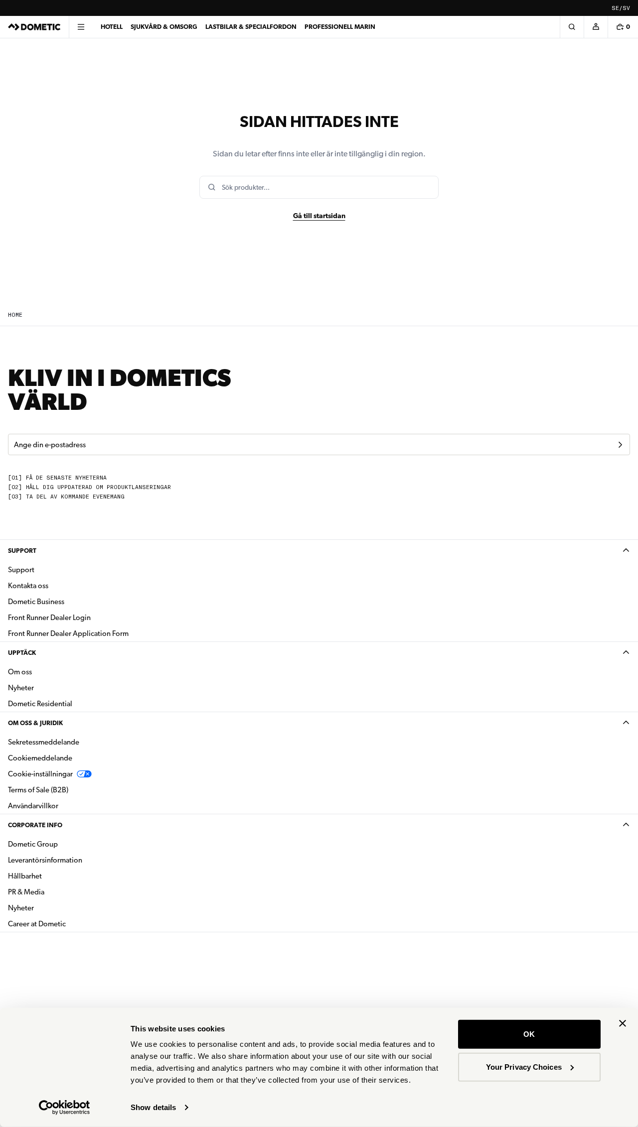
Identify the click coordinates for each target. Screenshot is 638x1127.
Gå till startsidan (319, 216)
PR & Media (57, 891)
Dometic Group (64, 844)
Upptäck (22, 652)
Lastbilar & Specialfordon (251, 26)
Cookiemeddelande (40, 757)
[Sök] (572, 27)
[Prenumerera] (620, 445)
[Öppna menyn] (81, 27)
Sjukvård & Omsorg (164, 26)
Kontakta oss (28, 585)
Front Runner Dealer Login (49, 617)
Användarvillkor (33, 805)
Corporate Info (35, 825)
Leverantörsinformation (45, 860)
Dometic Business (67, 601)
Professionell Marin (340, 26)
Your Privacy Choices (524, 1066)
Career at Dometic (68, 923)
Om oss (20, 671)
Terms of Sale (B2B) (38, 789)
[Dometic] (34, 26)
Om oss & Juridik (35, 723)
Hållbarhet (25, 876)
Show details (153, 1107)
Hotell (112, 26)
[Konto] (596, 27)
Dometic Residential (71, 703)
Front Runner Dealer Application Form (68, 633)
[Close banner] (622, 1023)
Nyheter (52, 687)
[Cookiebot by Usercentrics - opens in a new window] (64, 1107)
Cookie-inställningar (40, 773)
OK (529, 1034)
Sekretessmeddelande (43, 742)
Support (22, 550)
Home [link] (15, 315)
